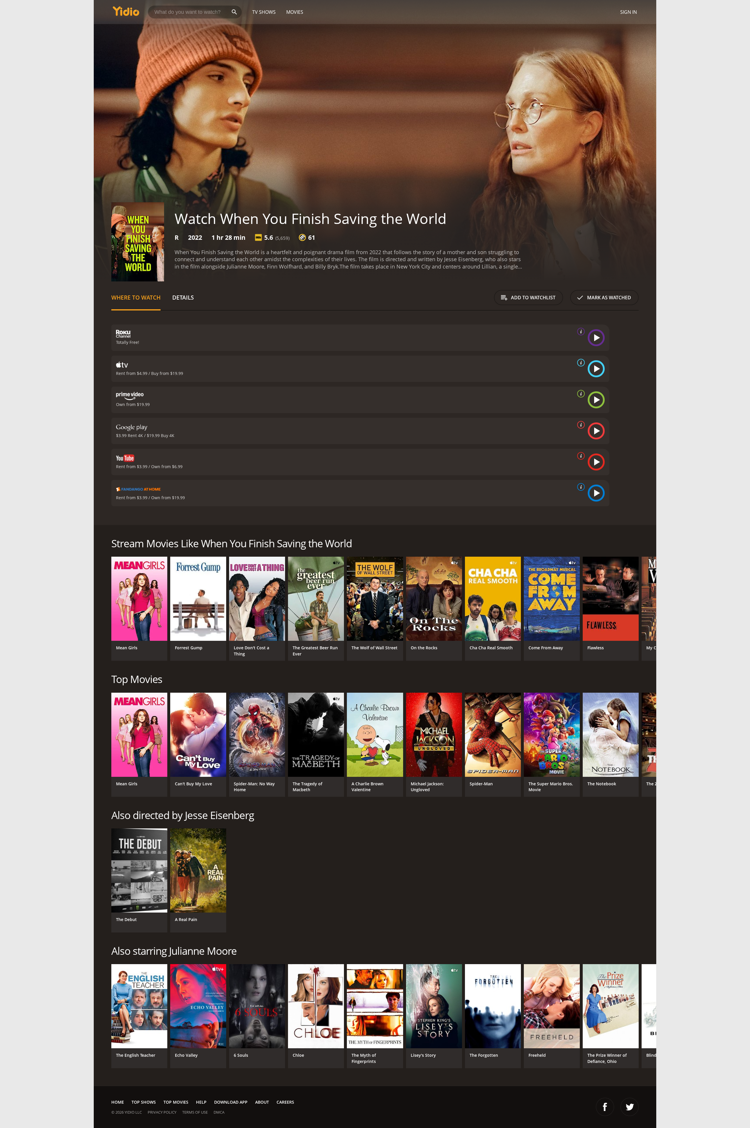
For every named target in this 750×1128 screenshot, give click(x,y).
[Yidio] (126, 13)
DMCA (219, 1112)
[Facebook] (605, 1107)
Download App (231, 1102)
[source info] (580, 331)
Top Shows (144, 1102)
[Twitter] (630, 1107)
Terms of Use (195, 1112)
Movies (294, 12)
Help (201, 1102)
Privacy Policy (162, 1112)
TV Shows (264, 12)
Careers (285, 1102)
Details (183, 297)
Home (117, 1102)
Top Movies (175, 1102)
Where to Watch (136, 297)
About (262, 1102)
